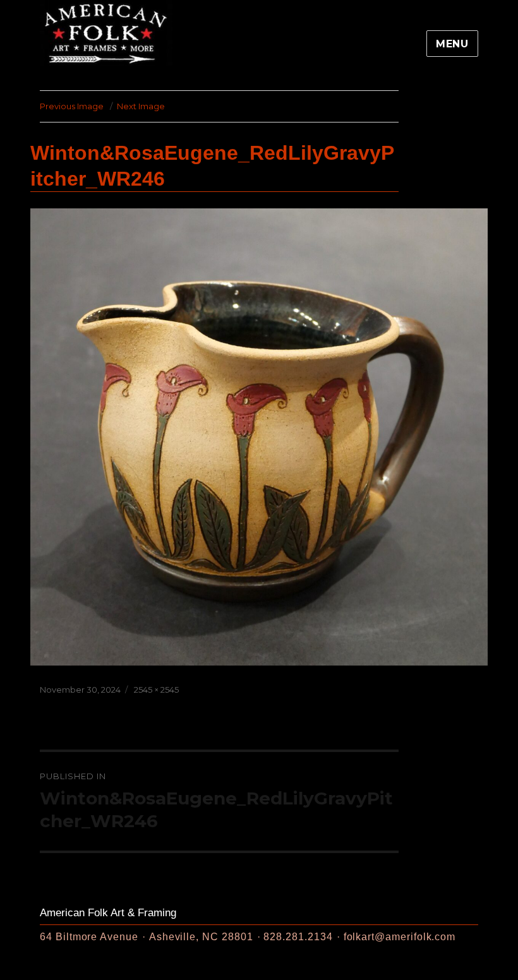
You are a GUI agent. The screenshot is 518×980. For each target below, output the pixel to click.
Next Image (141, 106)
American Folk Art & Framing (108, 913)
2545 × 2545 (156, 689)
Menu (452, 44)
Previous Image (72, 106)
